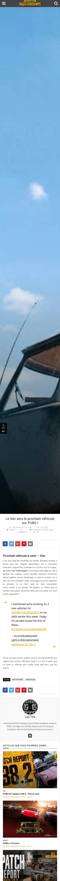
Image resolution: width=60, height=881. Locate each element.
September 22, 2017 (23, 644)
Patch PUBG (17, 680)
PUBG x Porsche (11, 843)
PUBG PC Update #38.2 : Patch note (21, 794)
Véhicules (30, 680)
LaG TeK (44, 527)
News (12, 530)
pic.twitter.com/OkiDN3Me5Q (29, 629)
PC (4, 791)
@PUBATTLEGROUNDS (25, 612)
